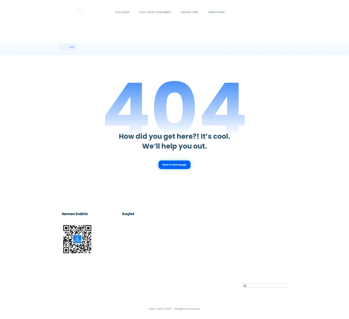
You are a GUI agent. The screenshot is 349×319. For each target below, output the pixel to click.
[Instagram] (65, 286)
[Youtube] (80, 286)
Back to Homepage (174, 164)
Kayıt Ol (256, 261)
